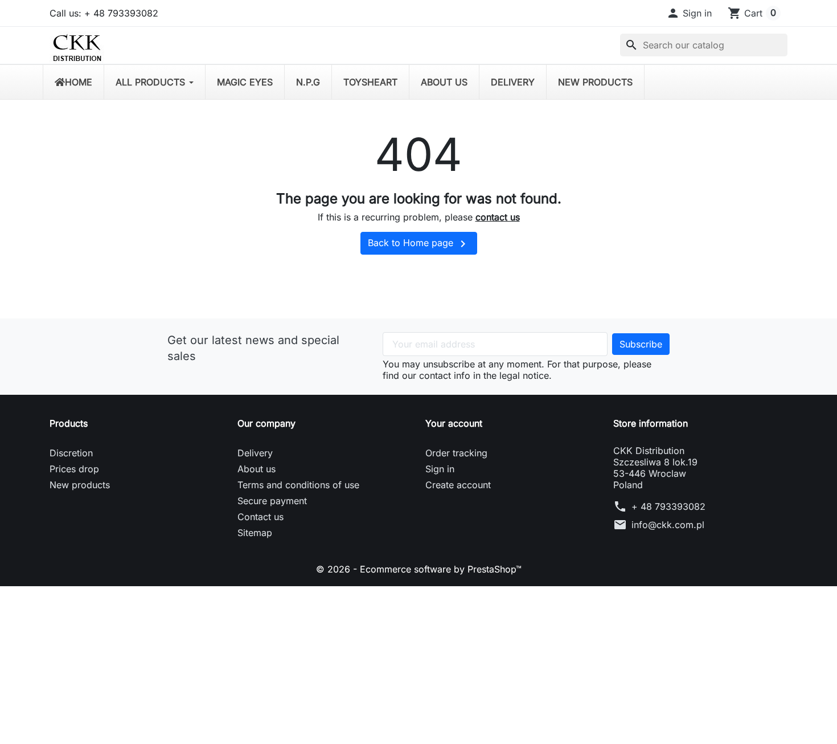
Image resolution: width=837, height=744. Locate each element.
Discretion (71, 453)
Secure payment (272, 500)
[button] (689, 13)
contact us (497, 217)
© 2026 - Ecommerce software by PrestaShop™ (419, 569)
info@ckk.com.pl (667, 524)
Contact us (260, 516)
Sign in (439, 469)
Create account (458, 484)
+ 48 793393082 (668, 506)
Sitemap (254, 532)
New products (80, 484)
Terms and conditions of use (298, 484)
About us (256, 469)
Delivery (255, 453)
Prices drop (74, 469)
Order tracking (456, 453)
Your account (453, 423)
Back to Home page (419, 244)
